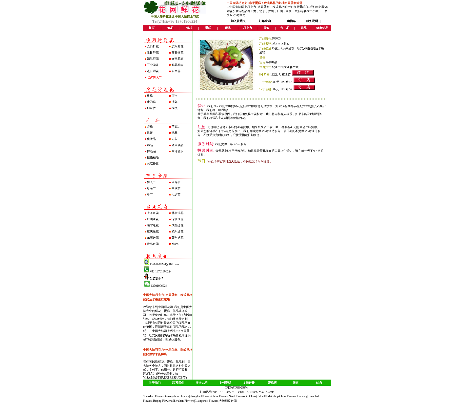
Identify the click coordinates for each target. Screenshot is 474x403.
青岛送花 (153, 244)
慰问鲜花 (177, 46)
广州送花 (153, 219)
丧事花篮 (177, 58)
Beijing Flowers (162, 401)
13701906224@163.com (259, 392)
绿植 (175, 108)
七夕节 (176, 194)
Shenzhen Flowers (154, 396)
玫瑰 (150, 95)
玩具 (175, 132)
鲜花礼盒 (177, 65)
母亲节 (151, 188)
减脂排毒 (153, 163)
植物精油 (153, 157)
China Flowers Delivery (293, 396)
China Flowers (220, 396)
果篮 (150, 132)
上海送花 (153, 213)
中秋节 (176, 188)
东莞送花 (153, 237)
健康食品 (177, 145)
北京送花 (177, 213)
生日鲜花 (153, 52)
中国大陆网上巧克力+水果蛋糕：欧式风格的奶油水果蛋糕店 (268, 7)
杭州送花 (177, 231)
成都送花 (177, 225)
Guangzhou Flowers (177, 396)
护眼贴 (151, 151)
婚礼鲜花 (153, 58)
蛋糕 (150, 126)
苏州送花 (177, 237)
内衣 (175, 139)
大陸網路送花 (228, 401)
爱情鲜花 (153, 46)
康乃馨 (151, 102)
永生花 (176, 71)
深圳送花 (177, 219)
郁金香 (151, 108)
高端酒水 (177, 151)
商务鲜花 (177, 52)
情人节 (151, 182)
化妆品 (151, 139)
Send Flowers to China (242, 396)
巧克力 (176, 126)
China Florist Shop (268, 396)
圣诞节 (176, 182)
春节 (150, 194)
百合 (175, 95)
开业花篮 (153, 65)
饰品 (150, 145)
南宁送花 (153, 225)
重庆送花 (153, 231)
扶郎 (175, 102)
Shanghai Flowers (200, 396)
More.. (175, 244)
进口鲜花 (153, 71)
